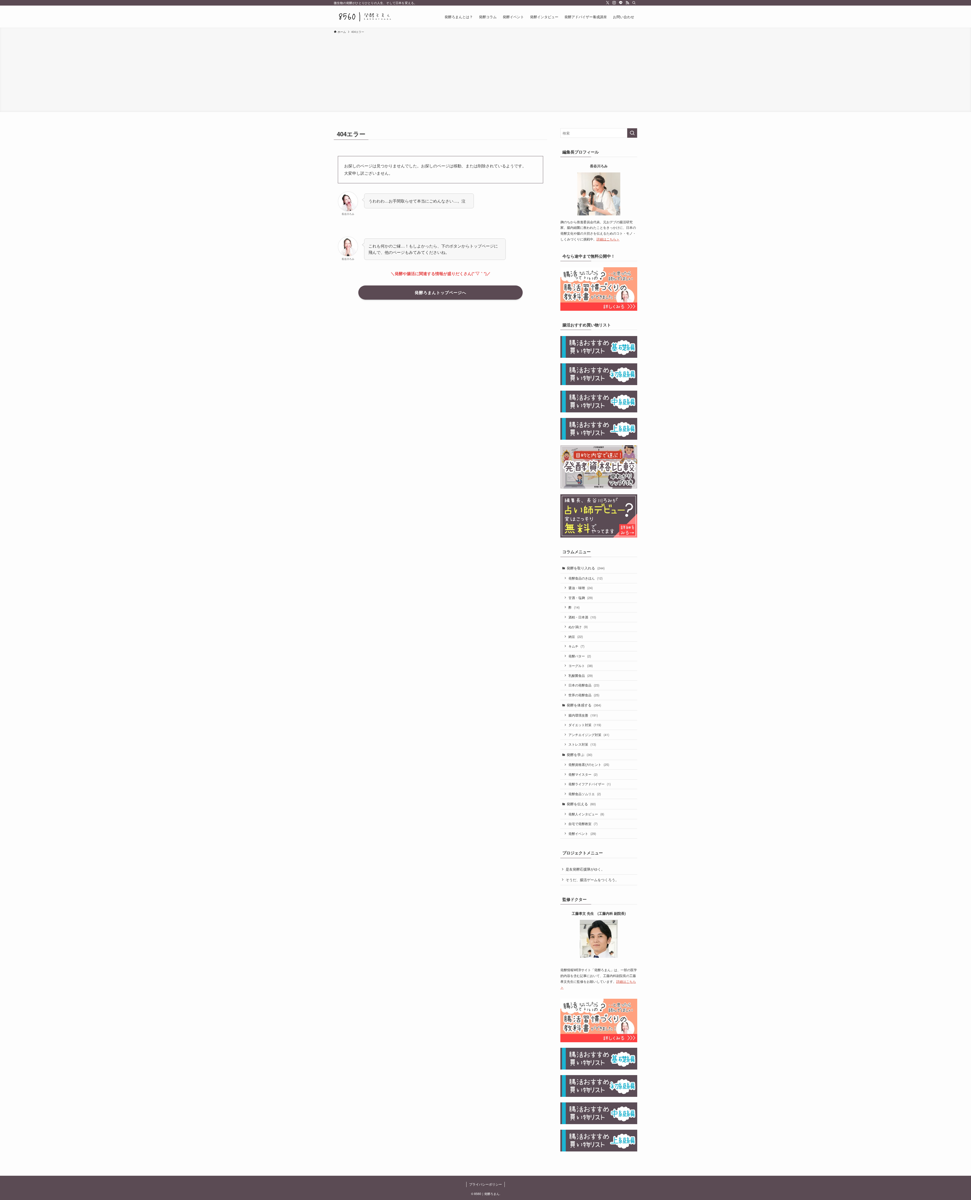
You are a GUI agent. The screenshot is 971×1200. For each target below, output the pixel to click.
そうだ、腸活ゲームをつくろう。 (592, 879)
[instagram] (614, 3)
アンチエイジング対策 (588, 734)
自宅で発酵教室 (583, 823)
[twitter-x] (607, 3)
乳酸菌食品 (580, 675)
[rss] (627, 3)
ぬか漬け (578, 626)
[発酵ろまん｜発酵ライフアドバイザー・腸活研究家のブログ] (364, 17)
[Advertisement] (485, 72)
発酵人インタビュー (586, 814)
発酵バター (579, 656)
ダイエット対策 (584, 724)
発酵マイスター (583, 774)
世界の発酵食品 (583, 695)
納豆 (575, 636)
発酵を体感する (584, 704)
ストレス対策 (582, 744)
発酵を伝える (581, 803)
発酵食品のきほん (585, 578)
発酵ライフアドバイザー (589, 784)
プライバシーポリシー (485, 1184)
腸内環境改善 (583, 715)
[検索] (634, 3)
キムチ (576, 646)
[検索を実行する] (632, 133)
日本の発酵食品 (583, 685)
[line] (620, 3)
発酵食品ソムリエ (584, 793)
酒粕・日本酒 (582, 617)
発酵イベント (582, 833)
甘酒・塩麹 (580, 597)
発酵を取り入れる (586, 567)
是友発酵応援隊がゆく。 (585, 869)
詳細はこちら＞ (608, 239)
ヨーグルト (580, 665)
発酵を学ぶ (579, 754)
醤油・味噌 (580, 587)
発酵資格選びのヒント (588, 764)
